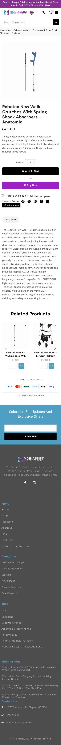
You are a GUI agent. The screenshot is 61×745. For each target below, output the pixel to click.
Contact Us (7, 540)
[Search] (56, 22)
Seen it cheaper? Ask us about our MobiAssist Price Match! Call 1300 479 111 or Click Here (30, 4)
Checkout (7, 616)
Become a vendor (12, 622)
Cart (3, 610)
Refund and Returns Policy (17, 640)
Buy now (32, 185)
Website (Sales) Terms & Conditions (21, 646)
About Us (6, 527)
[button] (51, 12)
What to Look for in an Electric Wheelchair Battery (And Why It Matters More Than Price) (30, 686)
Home (2, 30)
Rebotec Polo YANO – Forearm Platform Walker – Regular (45, 356)
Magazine (7, 521)
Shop (10, 30)
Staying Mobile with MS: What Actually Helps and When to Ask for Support (29, 668)
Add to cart (32, 171)
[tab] (10, 219)
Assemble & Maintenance (16, 628)
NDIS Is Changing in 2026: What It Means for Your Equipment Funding (29, 696)
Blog (4, 534)
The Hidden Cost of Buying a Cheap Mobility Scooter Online (26, 677)
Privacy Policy (9, 634)
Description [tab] (10, 219)
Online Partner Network (15, 546)
